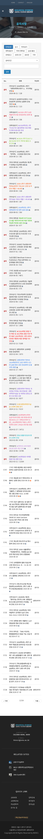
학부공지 (24, 47)
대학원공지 (9, 51)
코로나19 (18, 55)
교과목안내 (14, 801)
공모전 (27, 55)
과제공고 (8, 55)
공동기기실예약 (18, 762)
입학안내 (32, 797)
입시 (16, 47)
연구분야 (32, 801)
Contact (21, 2)
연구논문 (32, 804)
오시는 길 (14, 807)
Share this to (22, 32)
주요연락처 (14, 804)
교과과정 (14, 797)
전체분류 (8, 47)
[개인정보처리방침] (21, 817)
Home (13, 2)
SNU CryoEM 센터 (19, 774)
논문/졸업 (31, 51)
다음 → (37, 701)
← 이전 (5, 701)
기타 (34, 55)
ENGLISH (29, 2)
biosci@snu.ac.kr (21, 740)
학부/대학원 (20, 51)
